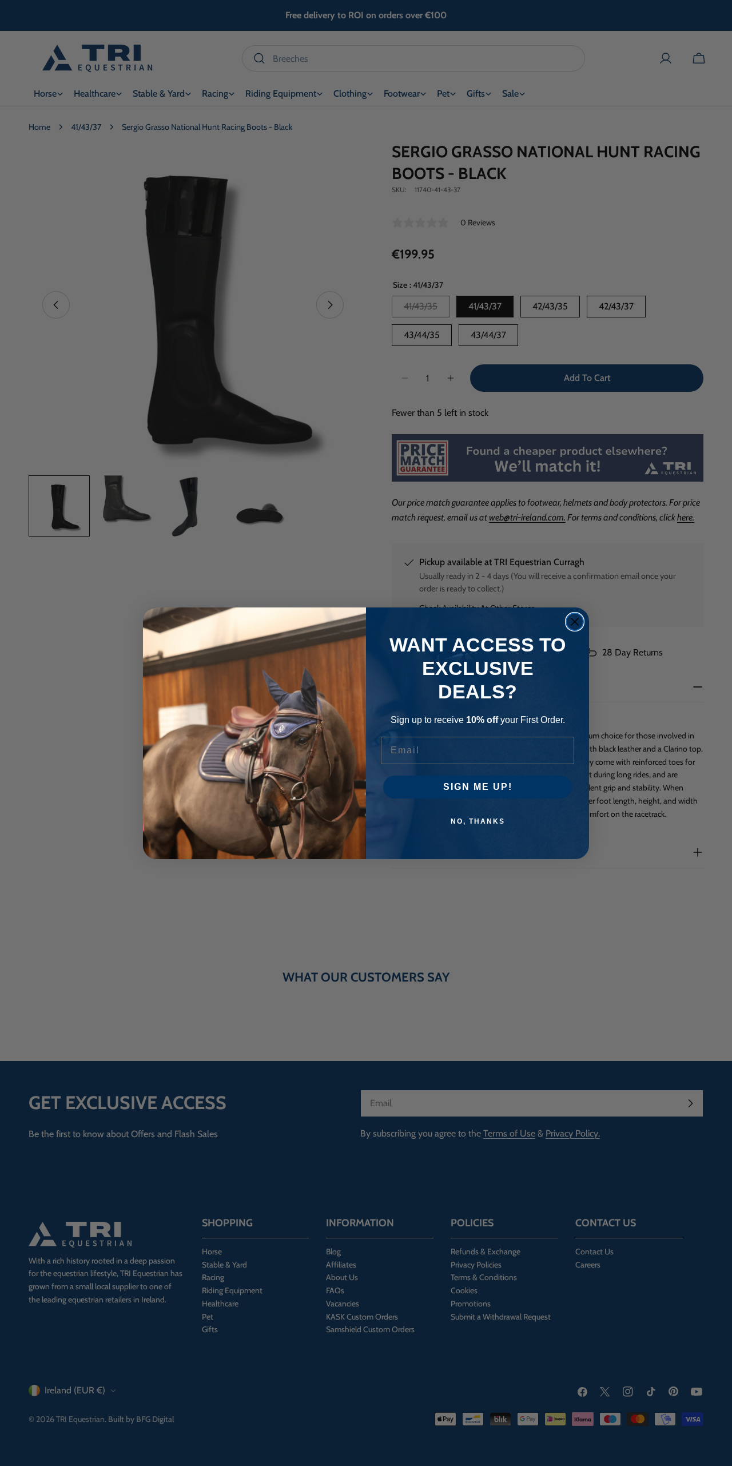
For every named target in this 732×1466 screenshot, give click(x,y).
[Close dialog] (574, 621)
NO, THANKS (478, 821)
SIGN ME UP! (477, 787)
